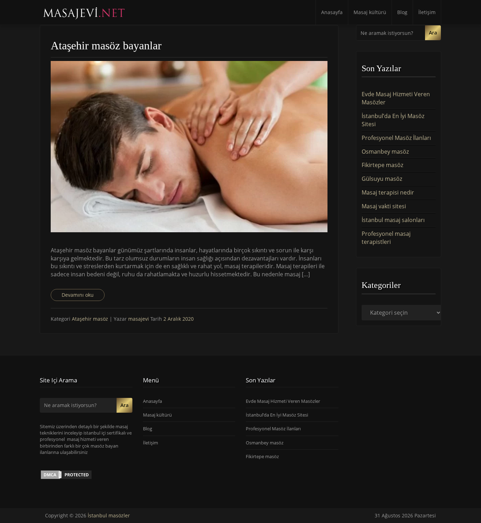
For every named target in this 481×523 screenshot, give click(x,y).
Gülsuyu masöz (382, 179)
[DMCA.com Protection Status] (66, 474)
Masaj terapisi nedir (388, 192)
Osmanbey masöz (385, 151)
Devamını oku (78, 294)
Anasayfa (332, 12)
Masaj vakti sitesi (384, 206)
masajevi (139, 318)
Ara (433, 32)
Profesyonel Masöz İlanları (396, 138)
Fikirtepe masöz (382, 165)
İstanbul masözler (109, 515)
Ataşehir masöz (90, 318)
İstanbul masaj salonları (393, 220)
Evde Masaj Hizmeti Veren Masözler (283, 401)
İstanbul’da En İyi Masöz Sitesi (277, 415)
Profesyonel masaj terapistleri (386, 238)
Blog (402, 12)
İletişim (427, 12)
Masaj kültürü (370, 12)
